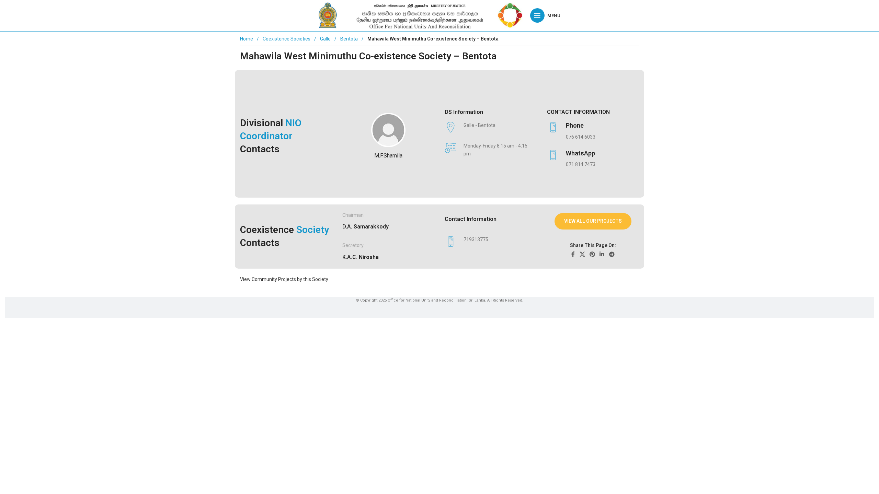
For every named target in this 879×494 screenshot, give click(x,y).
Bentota (349, 39)
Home (246, 39)
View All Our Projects (593, 221)
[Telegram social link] (612, 254)
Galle (326, 39)
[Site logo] (421, 15)
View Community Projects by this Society (284, 279)
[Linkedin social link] (602, 254)
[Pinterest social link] (592, 254)
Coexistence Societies (287, 39)
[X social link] (582, 254)
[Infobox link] (589, 131)
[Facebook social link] (573, 254)
